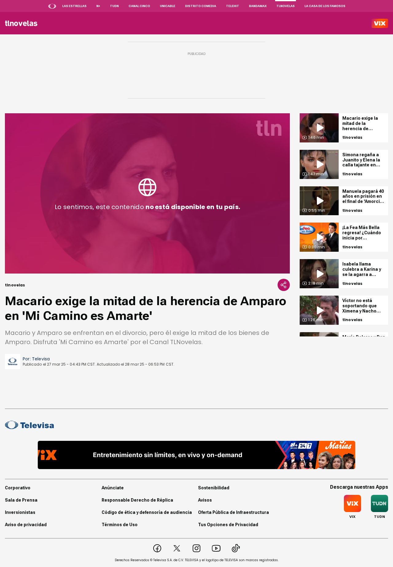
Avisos (205, 500)
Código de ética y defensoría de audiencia (147, 512)
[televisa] (21, 23)
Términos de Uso (120, 524)
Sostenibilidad (213, 487)
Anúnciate (113, 487)
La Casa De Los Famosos (325, 6)
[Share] (284, 285)
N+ (98, 6)
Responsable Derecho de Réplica (137, 500)
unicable (167, 6)
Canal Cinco (139, 6)
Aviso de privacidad (26, 524)
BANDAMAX (258, 6)
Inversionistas (20, 512)
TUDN (114, 6)
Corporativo (17, 487)
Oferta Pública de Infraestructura (233, 512)
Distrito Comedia (200, 6)
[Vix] (380, 23)
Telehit (232, 6)
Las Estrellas (74, 6)
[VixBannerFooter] (197, 455)
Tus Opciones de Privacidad (228, 524)
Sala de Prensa (21, 500)
